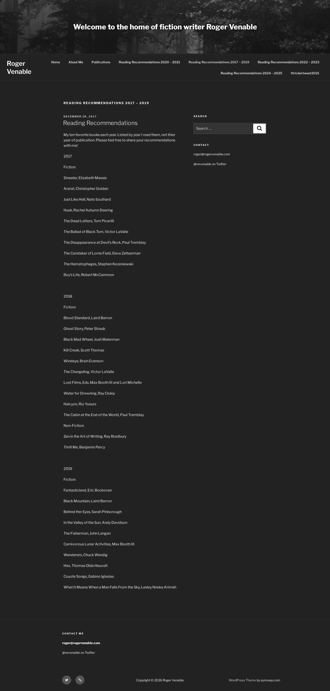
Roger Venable (19, 67)
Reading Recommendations (100, 122)
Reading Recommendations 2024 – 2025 (251, 73)
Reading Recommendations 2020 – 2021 (149, 62)
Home (55, 62)
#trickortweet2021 (305, 73)
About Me (75, 62)
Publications (101, 62)
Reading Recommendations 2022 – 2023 (288, 62)
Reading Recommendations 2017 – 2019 (219, 62)
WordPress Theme (242, 680)
